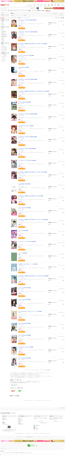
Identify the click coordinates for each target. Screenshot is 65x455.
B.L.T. (22, 210)
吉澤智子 (19, 265)
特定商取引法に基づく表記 (23, 452)
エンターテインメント (4, 16)
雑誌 (8, 10)
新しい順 (25, 17)
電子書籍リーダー (20, 423)
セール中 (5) (3, 57)
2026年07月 (2, 39)
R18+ (63, 10)
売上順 (22, 17)
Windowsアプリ (20, 420)
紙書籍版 (49, 24)
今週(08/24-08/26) (3, 31)
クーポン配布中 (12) (4, 56)
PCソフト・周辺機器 (27, 10)
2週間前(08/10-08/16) (4, 34)
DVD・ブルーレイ (16, 10)
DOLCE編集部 (20, 348)
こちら (35, 377)
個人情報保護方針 (16, 452)
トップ (1, 10)
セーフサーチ (54, 13)
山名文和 (19, 312)
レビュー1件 (24, 70)
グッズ (23, 10)
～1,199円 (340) (3, 46)
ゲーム (20, 10)
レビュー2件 (24, 314)
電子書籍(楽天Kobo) (48, 10)
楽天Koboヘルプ (4, 419)
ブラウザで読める (3, 59)
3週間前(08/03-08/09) (4, 36)
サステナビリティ (30, 452)
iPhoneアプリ (20, 418)
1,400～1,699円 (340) (4, 49)
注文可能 (2, 21)
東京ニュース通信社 (21, 21)
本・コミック (5, 10)
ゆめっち (19, 231)
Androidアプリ (20, 419)
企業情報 (12, 452)
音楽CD (11, 10)
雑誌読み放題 (39, 10)
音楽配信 (43, 10)
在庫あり (2, 23)
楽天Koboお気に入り (45, 6)
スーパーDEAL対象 (3, 54)
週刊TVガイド (22, 34)
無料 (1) (2, 44)
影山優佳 (19, 68)
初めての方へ (4, 418)
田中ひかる (22, 265)
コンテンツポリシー (5, 424)
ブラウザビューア (20, 424)
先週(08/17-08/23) (3, 33)
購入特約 (3, 423)
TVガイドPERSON (23, 46)
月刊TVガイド (22, 151)
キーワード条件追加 (60, 13)
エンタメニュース (34, 10)
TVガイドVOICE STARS (24, 278)
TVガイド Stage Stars (23, 58)
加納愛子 (19, 254)
